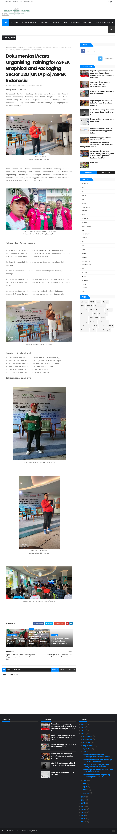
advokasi (85, 184)
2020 (83, 800)
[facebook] (108, 2)
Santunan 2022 (96, 162)
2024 (83, 727)
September (88, 745)
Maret (86, 790)
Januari (86, 793)
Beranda (8, 2)
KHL (83, 230)
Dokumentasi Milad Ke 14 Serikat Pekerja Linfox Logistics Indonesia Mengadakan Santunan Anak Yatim (102, 154)
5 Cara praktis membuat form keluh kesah (102, 120)
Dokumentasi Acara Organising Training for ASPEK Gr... (96, 776)
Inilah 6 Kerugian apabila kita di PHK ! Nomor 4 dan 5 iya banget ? (102, 112)
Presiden (84, 272)
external (28, 47)
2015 (83, 815)
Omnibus (84, 257)
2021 (83, 797)
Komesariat (85, 234)
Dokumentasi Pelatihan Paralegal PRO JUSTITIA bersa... (97, 760)
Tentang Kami (17, 2)
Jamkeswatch (86, 226)
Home (8, 47)
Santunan (85, 280)
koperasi (85, 238)
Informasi (85, 219)
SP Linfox (35, 831)
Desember (88, 736)
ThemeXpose (16, 831)
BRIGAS (84, 203)
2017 (83, 809)
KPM (83, 242)
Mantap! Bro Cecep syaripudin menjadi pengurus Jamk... (96, 765)
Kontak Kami (28, 2)
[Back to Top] (113, 831)
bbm (83, 191)
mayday (84, 253)
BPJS (83, 199)
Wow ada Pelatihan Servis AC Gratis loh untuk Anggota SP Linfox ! (101, 130)
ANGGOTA (45, 22)
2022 (83, 733)
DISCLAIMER (88, 22)
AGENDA (56, 22)
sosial (84, 284)
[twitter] (111, 2)
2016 (83, 812)
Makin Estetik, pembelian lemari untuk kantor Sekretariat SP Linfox (100, 84)
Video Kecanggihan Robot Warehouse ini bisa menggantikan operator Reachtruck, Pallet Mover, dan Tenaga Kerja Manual (96, 142)
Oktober (87, 742)
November (88, 739)
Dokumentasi (20, 47)
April (85, 787)
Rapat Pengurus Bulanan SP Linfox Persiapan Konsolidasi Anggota (101, 102)
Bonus (84, 195)
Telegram (106, 173)
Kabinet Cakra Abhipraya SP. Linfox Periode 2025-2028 (17, 641)
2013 (83, 822)
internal (84, 222)
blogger (55, 670)
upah (83, 292)
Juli (85, 752)
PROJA (84, 276)
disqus (62, 670)
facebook (71, 670)
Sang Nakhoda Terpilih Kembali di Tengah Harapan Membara (60, 641)
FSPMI (83, 215)
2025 (83, 724)
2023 (83, 730)
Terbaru (88, 173)
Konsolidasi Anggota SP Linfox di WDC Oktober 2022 (102, 92)
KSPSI (83, 249)
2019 (83, 803)
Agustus (87, 749)
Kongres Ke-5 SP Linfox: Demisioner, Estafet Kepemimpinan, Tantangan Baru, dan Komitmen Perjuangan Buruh (38, 637)
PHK (83, 269)
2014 (83, 819)
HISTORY (14, 22)
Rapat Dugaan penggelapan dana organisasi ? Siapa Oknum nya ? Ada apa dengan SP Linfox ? (101, 74)
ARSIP (65, 22)
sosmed (84, 288)
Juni (85, 780)
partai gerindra (87, 265)
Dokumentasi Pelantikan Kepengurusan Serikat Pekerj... (97, 755)
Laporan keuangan (104, 22)
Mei (85, 784)
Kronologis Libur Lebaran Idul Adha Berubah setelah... (98, 771)
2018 (83, 806)
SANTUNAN (75, 22)
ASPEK (13, 47)
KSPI (83, 245)
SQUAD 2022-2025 (29, 22)
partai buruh (86, 261)
